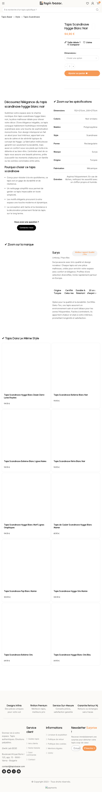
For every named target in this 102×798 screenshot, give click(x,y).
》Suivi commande (31, 753)
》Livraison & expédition (56, 735)
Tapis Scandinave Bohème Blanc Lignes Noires (25, 461)
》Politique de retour (55, 739)
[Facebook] (19, 771)
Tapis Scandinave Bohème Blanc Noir (71, 395)
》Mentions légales (54, 748)
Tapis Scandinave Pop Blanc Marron (20, 591)
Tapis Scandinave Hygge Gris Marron (71, 591)
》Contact (30, 759)
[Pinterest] (4, 771)
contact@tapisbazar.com (13, 766)
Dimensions (70, 53)
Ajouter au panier (82, 73)
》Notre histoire (33, 748)
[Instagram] (14, 771)
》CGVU (49, 753)
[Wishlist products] (87, 3)
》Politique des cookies (56, 744)
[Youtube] (9, 771)
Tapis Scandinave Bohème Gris (18, 655)
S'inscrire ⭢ (89, 748)
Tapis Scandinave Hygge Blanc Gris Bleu (72, 655)
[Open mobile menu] (3, 3)
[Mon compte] (92, 3)
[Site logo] (51, 3)
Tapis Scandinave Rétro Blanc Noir (69, 461)
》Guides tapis (32, 739)
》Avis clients (32, 743)
